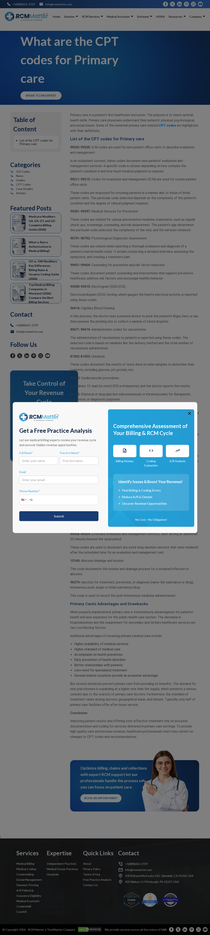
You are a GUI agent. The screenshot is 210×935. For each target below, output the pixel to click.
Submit (59, 516)
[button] (23, 499)
